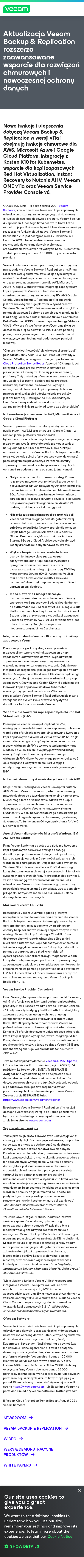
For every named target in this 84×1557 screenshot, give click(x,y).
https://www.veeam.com (29, 1386)
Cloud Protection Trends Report (24, 363)
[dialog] (42, 1521)
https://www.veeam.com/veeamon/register (31, 1099)
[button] (42, 1546)
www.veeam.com (40, 1120)
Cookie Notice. (60, 1536)
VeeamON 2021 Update (61, 1061)
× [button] (79, 1490)
